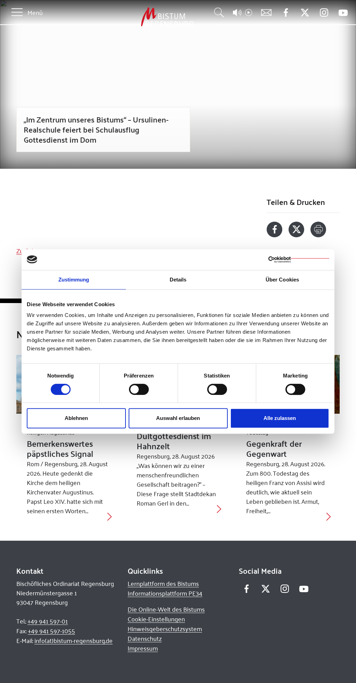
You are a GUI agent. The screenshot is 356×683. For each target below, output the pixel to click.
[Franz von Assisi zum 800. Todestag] (328, 516)
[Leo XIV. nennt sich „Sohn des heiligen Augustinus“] (109, 516)
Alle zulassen (280, 418)
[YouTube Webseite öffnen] (343, 12)
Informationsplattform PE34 (165, 593)
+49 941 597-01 (47, 621)
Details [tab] (178, 280)
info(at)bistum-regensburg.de (73, 640)
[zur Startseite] (131, 17)
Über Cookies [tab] (282, 280)
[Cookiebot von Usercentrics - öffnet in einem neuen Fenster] (298, 259)
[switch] (139, 389)
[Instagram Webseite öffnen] (324, 13)
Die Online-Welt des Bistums (166, 609)
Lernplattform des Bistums (163, 583)
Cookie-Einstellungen (156, 619)
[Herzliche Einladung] (219, 508)
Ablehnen (76, 418)
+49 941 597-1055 (51, 631)
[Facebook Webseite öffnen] (285, 13)
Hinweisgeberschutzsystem (165, 629)
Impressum (143, 648)
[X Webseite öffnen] (305, 13)
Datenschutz (145, 638)
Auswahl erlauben (178, 418)
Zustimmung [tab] (73, 280)
